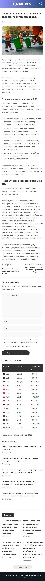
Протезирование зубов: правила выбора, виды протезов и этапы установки (32, 527)
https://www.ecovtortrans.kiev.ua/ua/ (28, 238)
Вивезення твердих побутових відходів (18, 165)
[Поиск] (40, 4)
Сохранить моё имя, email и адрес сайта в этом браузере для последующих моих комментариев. (21, 341)
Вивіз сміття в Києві (10, 89)
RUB (17, 435)
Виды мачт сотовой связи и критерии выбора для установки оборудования (11, 548)
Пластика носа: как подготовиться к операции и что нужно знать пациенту (11, 527)
